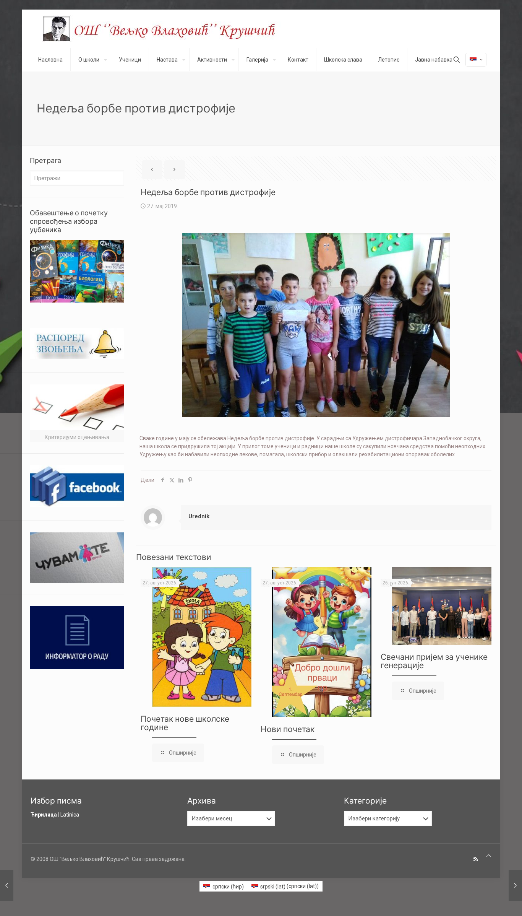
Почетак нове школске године (186, 723)
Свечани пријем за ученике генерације (434, 661)
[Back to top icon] (488, 856)
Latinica (69, 815)
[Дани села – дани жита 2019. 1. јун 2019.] (515, 885)
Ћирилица (44, 815)
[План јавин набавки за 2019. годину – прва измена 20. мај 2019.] (6, 885)
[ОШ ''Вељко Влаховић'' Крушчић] (166, 29)
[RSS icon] (475, 859)
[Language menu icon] (475, 60)
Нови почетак (287, 729)
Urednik (198, 516)
